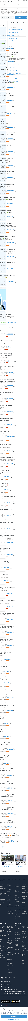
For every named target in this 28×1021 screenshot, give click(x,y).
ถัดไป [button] (3, 847)
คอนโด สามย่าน (24, 906)
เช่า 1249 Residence (20, 866)
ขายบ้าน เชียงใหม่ (9, 888)
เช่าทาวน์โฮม (16, 70)
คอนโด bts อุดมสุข (17, 906)
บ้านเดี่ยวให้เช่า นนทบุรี (13, 32)
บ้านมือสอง (24, 883)
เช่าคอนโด (16, 61)
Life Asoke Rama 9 (17, 935)
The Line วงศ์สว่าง (24, 930)
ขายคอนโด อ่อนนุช (24, 899)
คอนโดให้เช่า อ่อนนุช (17, 902)
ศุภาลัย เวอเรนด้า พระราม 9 (24, 946)
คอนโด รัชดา (24, 913)
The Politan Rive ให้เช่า (2, 927)
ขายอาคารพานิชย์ (3, 894)
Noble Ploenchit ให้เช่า (3, 952)
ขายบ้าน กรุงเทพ (9, 884)
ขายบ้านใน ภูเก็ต (9, 892)
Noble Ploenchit (17, 948)
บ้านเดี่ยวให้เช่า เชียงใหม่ (14, 35)
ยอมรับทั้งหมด (14, 1016)
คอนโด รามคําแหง (25, 893)
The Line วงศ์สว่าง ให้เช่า (10, 933)
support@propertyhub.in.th (10, 986)
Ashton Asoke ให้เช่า (3, 942)
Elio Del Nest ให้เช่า (10, 966)
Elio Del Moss (23, 955)
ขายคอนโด (2, 883)
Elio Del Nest (25, 957)
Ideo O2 (24, 933)
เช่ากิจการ (16, 81)
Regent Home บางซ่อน (24, 961)
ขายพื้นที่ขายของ (2, 903)
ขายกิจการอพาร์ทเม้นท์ (2, 900)
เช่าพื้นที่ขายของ (17, 75)
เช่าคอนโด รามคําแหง (18, 894)
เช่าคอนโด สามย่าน (18, 909)
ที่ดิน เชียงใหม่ (10, 913)
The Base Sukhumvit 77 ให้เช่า (3, 957)
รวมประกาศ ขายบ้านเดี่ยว (7, 17)
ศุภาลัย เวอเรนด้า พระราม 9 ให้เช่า (10, 953)
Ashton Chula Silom (17, 945)
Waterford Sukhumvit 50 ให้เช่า (9, 942)
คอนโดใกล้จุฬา (17, 887)
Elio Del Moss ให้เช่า (9, 962)
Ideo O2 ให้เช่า (9, 937)
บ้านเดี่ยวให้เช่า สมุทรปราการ (15, 40)
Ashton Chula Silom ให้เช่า (2, 946)
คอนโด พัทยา (10, 908)
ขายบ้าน (1, 886)
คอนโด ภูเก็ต (10, 906)
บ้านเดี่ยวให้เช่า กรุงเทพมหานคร (15, 29)
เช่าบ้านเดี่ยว (16, 64)
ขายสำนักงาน (3, 896)
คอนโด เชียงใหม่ (9, 903)
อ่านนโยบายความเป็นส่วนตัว (14, 1019)
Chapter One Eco (25, 951)
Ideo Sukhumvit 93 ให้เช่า (10, 947)
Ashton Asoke (16, 941)
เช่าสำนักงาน (16, 78)
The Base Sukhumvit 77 (18, 952)
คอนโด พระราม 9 (17, 891)
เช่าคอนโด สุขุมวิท (17, 898)
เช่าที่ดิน (15, 67)
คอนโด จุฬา (24, 886)
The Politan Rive (17, 929)
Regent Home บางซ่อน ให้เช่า (9, 971)
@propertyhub (7, 984)
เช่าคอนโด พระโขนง (17, 913)
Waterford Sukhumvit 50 (24, 937)
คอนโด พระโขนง (24, 910)
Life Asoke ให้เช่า (2, 931)
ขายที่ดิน (1, 890)
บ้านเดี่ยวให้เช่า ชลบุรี (13, 43)
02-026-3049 (7, 981)
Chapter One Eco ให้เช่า (10, 958)
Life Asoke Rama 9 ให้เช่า (3, 934)
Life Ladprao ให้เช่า (3, 938)
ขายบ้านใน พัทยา (9, 896)
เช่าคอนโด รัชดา (17, 917)
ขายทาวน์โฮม (3, 888)
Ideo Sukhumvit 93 (25, 942)
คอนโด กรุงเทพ (9, 900)
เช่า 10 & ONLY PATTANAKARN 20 (7, 866)
